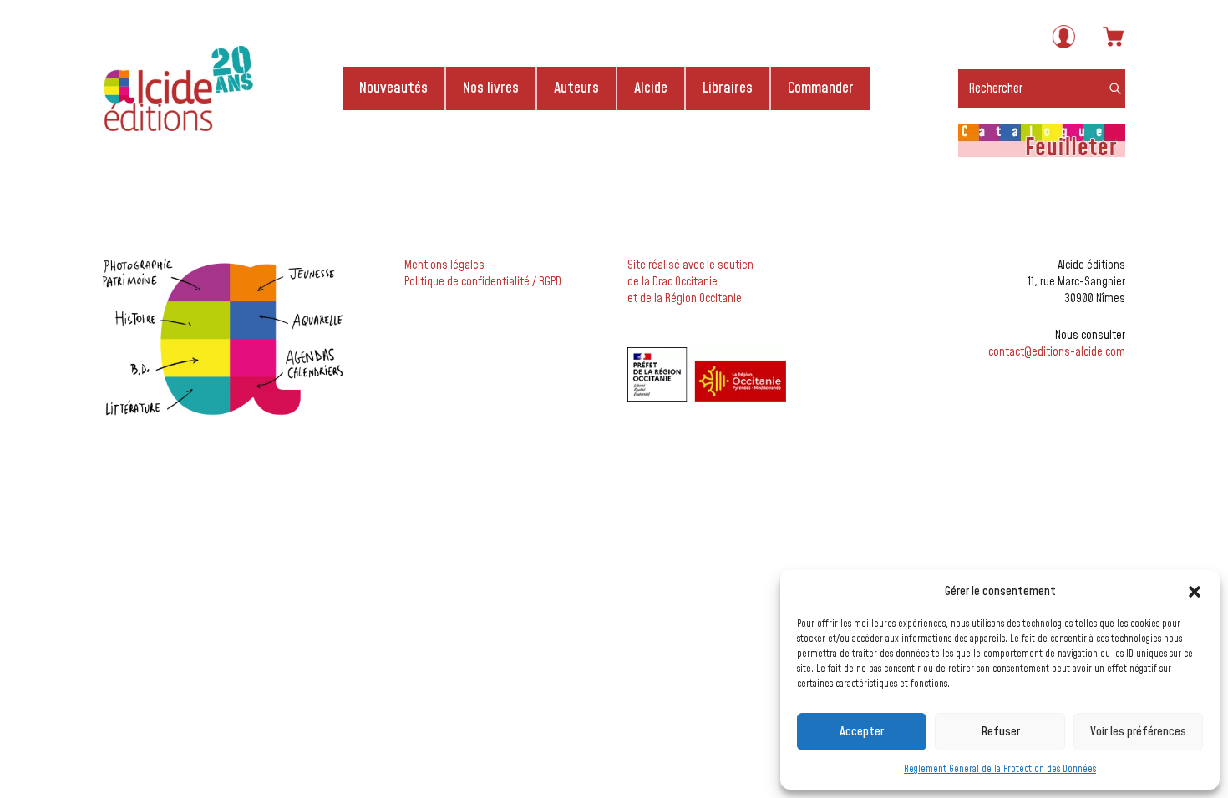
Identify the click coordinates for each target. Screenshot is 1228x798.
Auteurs (576, 88)
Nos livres (491, 88)
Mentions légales (444, 265)
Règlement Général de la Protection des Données (1000, 769)
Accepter (862, 731)
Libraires (728, 88)
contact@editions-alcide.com (1056, 352)
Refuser (1000, 731)
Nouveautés (393, 88)
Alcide (650, 88)
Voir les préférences (1138, 731)
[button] (1194, 591)
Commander (821, 88)
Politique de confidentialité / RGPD (482, 282)
